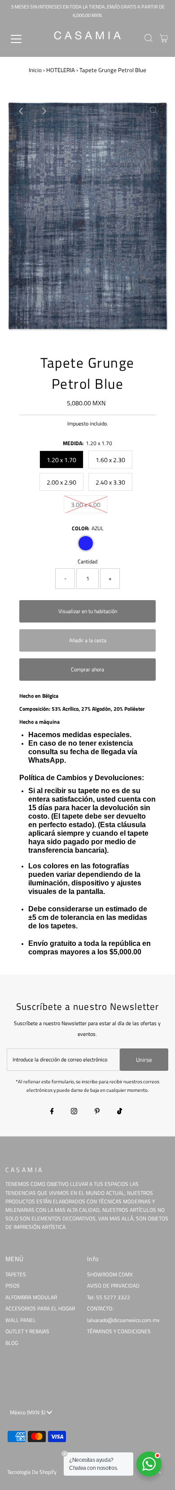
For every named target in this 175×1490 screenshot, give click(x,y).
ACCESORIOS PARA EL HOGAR (40, 1309)
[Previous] (21, 111)
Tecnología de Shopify (32, 1472)
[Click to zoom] (153, 111)
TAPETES (15, 1275)
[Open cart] (164, 39)
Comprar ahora (87, 670)
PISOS (12, 1286)
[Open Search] (148, 39)
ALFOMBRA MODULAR (31, 1297)
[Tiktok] (119, 1112)
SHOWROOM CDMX (110, 1275)
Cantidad (87, 562)
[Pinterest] (97, 1112)
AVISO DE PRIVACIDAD (113, 1286)
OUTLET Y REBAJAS (27, 1331)
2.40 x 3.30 (110, 482)
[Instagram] (74, 1112)
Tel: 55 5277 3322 (108, 1297)
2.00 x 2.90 (61, 482)
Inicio (35, 69)
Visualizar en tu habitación (87, 611)
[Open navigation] (24, 39)
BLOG (11, 1343)
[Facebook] (52, 1112)
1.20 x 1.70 (61, 459)
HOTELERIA (60, 69)
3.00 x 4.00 (86, 504)
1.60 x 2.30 (110, 459)
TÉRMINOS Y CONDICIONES (119, 1331)
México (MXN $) (28, 1412)
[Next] (43, 111)
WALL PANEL (20, 1320)
